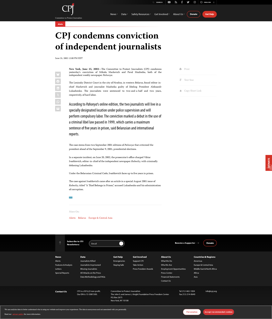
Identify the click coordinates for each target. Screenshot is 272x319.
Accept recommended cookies (218, 312)
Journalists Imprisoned (90, 265)
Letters (58, 268)
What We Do (166, 261)
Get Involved (140, 256)
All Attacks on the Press (90, 272)
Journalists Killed (87, 261)
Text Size (189, 80)
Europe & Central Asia (100, 218)
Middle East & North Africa (205, 268)
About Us (166, 256)
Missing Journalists (88, 268)
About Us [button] (178, 14)
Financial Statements (170, 276)
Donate (193, 14)
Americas (198, 261)
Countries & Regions (204, 256)
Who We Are (166, 265)
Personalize (191, 312)
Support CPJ (138, 261)
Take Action (138, 265)
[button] (214, 2)
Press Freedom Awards (143, 268)
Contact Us (166, 280)
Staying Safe (118, 265)
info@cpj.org (211, 291)
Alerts (60, 24)
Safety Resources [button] (140, 14)
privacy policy (18, 314)
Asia (195, 276)
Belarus (82, 218)
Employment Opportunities (173, 268)
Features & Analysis (63, 265)
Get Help (209, 14)
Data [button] (123, 14)
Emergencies (119, 261)
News (58, 256)
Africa (196, 272)
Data (82, 256)
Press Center (166, 272)
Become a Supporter (185, 243)
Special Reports (62, 272)
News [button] (113, 14)
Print (186, 69)
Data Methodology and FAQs (92, 276)
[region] (136, 312)
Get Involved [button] (161, 14)
